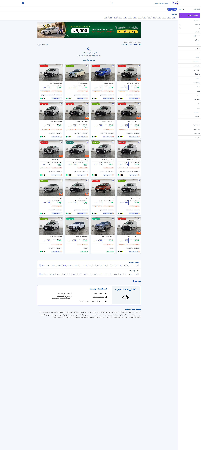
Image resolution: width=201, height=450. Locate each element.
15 (116, 265)
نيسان (121, 274)
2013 (110, 17)
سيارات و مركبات (132, 42)
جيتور (70, 274)
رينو (175, 9)
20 (97, 265)
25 (90, 265)
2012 (106, 17)
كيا (125, 274)
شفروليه (95, 274)
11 (124, 265)
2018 (135, 17)
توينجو (43, 265)
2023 (159, 17)
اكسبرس (70, 265)
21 (94, 265)
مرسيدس (59, 274)
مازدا (110, 274)
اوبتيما (64, 265)
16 (112, 265)
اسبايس (81, 265)
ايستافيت (59, 265)
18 (105, 265)
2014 (115, 17)
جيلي (46, 274)
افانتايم (76, 265)
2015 (120, 17)
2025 (169, 17)
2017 (130, 17)
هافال (101, 274)
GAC (106, 274)
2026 (174, 17)
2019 (140, 17)
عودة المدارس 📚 (193, 15)
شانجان (80, 274)
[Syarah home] (175, 3)
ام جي (74, 274)
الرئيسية (139, 42)
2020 (145, 17)
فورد (90, 274)
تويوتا (136, 274)
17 (109, 265)
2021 (149, 17)
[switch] (39, 45)
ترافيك (53, 265)
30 (86, 265)
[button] (139, 65)
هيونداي (131, 274)
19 (101, 265)
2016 (125, 17)
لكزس (85, 274)
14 (120, 265)
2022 (154, 17)
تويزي (48, 265)
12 (170, 9)
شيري (64, 274)
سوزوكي (116, 274)
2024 (164, 17)
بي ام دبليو (52, 274)
